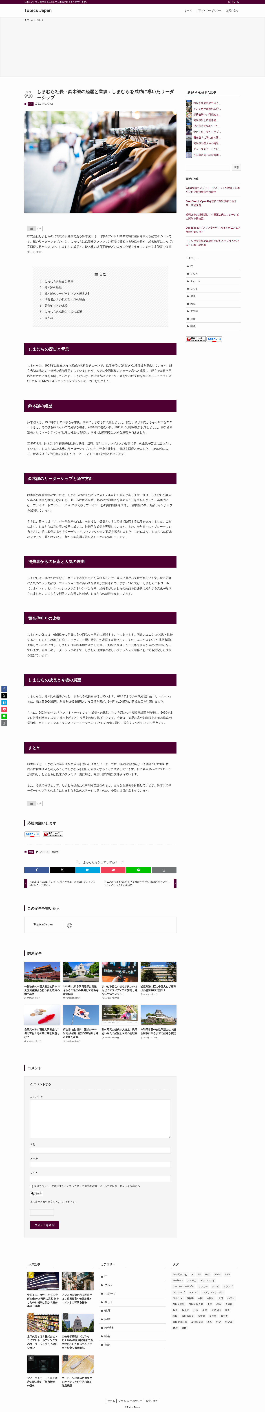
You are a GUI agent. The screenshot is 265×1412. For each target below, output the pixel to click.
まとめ (49, 317)
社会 (30, 104)
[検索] (238, 2)
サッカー (203, 1286)
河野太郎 (216, 1310)
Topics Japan (38, 10)
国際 (192, 303)
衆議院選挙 (197, 1322)
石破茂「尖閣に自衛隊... (207, 137)
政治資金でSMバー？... (206, 126)
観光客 (228, 1322)
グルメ (194, 273)
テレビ (215, 1286)
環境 (227, 1310)
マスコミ (193, 1292)
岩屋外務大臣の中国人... (207, 103)
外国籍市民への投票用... (207, 154)
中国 (200, 1298)
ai (192, 1274)
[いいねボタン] (31, 228)
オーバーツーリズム (183, 1286)
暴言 (204, 1310)
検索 (236, 167)
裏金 (209, 1322)
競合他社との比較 (56, 305)
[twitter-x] (229, 2)
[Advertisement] (132, 48)
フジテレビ (179, 1292)
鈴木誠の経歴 (53, 287)
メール (34, 1158)
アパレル (44, 852)
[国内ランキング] (53, 836)
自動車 (212, 1316)
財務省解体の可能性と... (207, 114)
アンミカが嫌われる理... (207, 108)
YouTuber (178, 1280)
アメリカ (191, 1280)
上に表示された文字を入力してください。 (54, 1201)
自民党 (224, 1316)
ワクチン (177, 1298)
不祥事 (190, 1298)
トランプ (228, 1286)
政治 (175, 1310)
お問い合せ (151, 1400)
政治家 (185, 1310)
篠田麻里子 (188, 1316)
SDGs (217, 1274)
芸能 (192, 326)
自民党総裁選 (180, 1322)
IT (191, 266)
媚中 (218, 1304)
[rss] (233, 2)
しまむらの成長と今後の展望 (63, 311)
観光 (218, 1322)
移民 (175, 1316)
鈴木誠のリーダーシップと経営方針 (68, 293)
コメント (36, 1096)
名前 (32, 1144)
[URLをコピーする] (164, 870)
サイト (34, 1172)
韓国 (184, 1328)
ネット (194, 288)
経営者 (55, 852)
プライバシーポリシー (130, 1400)
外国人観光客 (196, 1304)
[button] (36, 870)
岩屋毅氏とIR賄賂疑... (205, 120)
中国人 (210, 1298)
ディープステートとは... (207, 149)
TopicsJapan (43, 924)
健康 (192, 296)
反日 (220, 1298)
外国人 (230, 1298)
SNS (227, 1274)
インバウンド (208, 1280)
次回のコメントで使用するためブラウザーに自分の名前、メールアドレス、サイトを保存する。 (88, 1186)
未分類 (194, 311)
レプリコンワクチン (213, 1292)
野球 (175, 1328)
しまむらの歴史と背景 (59, 281)
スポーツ (195, 281)
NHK (207, 1274)
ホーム (111, 1400)
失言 (209, 1304)
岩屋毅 (228, 1304)
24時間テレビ (180, 1274)
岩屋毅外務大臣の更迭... (207, 143)
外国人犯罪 (179, 1304)
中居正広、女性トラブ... (207, 131)
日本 (195, 1310)
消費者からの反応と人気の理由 (65, 299)
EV (199, 1274)
